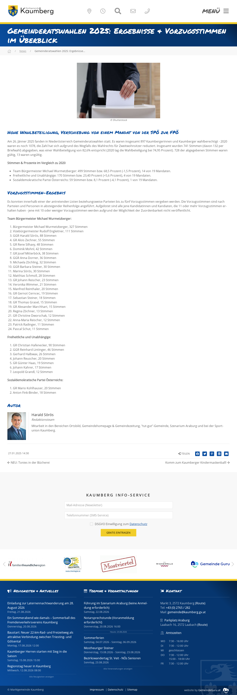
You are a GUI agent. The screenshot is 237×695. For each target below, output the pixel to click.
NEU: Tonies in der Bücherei (30, 462)
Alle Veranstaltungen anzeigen (118, 668)
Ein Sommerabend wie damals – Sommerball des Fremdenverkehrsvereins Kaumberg (41, 620)
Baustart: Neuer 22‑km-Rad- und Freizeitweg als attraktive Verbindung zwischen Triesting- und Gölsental (40, 636)
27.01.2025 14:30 (18, 453)
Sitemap (132, 689)
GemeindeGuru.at (209, 690)
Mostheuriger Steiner (99, 648)
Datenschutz (138, 524)
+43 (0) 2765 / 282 (178, 608)
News (22, 51)
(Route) (200, 603)
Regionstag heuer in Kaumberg (29, 666)
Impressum (97, 689)
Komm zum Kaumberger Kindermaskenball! (196, 462)
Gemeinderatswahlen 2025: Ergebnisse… (60, 51)
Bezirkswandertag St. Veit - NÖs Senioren (112, 658)
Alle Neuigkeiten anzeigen (41, 676)
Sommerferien (94, 638)
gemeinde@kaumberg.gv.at (187, 612)
